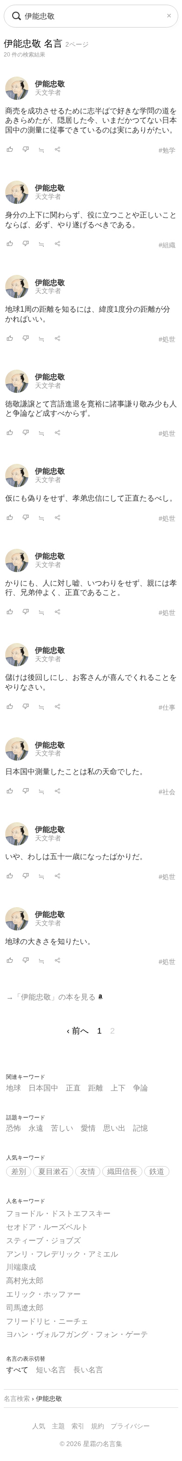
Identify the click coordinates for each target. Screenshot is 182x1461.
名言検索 (17, 1398)
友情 (87, 1171)
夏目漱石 (53, 1171)
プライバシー (130, 1426)
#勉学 (167, 150)
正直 (73, 1088)
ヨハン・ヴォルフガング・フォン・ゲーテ (77, 1334)
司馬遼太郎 (24, 1308)
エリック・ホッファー (43, 1294)
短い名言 (51, 1370)
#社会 (167, 792)
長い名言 (88, 1370)
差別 (18, 1171)
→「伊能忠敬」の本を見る (52, 997)
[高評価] (10, 150)
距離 (95, 1088)
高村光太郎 (24, 1281)
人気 (38, 1426)
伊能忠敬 (50, 84)
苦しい (62, 1128)
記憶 (140, 1128)
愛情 (88, 1128)
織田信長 (122, 1171)
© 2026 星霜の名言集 (91, 1443)
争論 (140, 1088)
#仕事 (167, 707)
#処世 (167, 339)
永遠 (35, 1128)
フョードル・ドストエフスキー (58, 1213)
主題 (58, 1426)
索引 (77, 1426)
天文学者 (48, 92)
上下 (118, 1088)
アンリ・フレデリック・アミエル (62, 1254)
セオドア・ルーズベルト (47, 1227)
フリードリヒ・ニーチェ (47, 1321)
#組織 (167, 245)
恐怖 (13, 1128)
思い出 (114, 1128)
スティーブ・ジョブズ (43, 1240)
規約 (97, 1426)
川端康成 (21, 1267)
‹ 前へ (78, 1030)
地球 (13, 1088)
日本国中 (43, 1088)
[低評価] (25, 150)
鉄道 (156, 1171)
